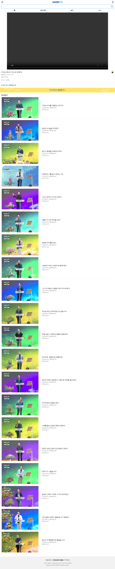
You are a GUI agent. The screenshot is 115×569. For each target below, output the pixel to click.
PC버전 (67, 560)
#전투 (7, 80)
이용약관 (48, 560)
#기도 (3, 80)
